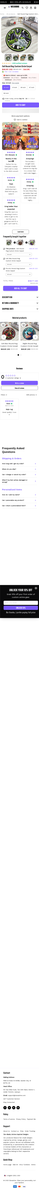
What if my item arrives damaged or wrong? (14, 481)
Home (2, 14)
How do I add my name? (11, 495)
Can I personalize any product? (13, 500)
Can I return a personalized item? (14, 505)
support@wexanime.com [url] (17, 1095)
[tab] (18, 355)
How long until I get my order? (13, 463)
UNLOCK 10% (21, 608)
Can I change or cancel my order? (14, 474)
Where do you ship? (9, 469)
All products (10, 14)
